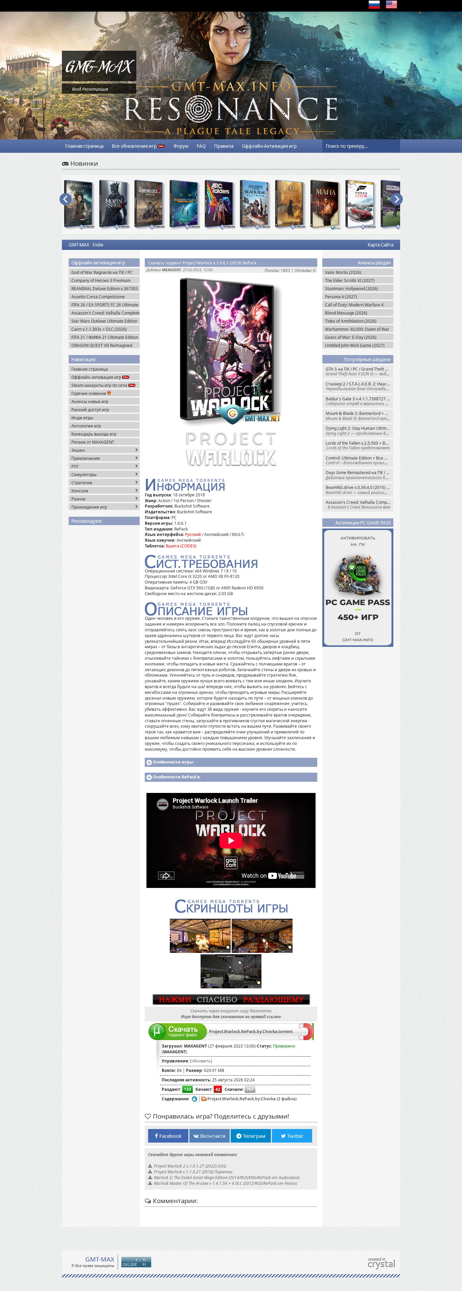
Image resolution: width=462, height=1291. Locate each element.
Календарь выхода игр (93, 434)
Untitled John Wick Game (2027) (355, 345)
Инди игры (82, 418)
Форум (181, 146)
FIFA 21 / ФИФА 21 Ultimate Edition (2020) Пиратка (104, 337)
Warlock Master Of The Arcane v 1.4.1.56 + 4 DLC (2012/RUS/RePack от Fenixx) (225, 1183)
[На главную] (99, 80)
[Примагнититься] (306, 1038)
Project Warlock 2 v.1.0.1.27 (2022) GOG (190, 1166)
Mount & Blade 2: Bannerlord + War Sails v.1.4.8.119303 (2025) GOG (359, 415)
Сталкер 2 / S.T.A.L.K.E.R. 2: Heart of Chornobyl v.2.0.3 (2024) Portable (359, 386)
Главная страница (84, 146)
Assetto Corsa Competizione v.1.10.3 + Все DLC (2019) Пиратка (104, 297)
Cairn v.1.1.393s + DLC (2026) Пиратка (99, 329)
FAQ (201, 146)
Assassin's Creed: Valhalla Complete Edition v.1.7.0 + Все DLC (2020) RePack (359, 504)
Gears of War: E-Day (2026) (350, 337)
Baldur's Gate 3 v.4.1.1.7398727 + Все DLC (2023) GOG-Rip (359, 401)
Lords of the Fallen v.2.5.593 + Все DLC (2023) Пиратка (359, 445)
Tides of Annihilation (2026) (350, 321)
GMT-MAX (79, 245)
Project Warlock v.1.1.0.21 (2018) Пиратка (193, 1172)
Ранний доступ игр (90, 410)
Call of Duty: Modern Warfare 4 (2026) (354, 305)
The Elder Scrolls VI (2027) (349, 280)
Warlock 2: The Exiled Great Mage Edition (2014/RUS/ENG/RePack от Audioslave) (226, 1177)
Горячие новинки (89, 393)
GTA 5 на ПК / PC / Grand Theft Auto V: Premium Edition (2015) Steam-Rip (359, 371)
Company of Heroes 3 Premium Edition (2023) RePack (101, 280)
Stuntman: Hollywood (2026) (351, 288)
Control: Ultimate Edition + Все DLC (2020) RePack (359, 460)
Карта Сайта (380, 245)
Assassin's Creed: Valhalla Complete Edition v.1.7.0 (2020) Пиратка (105, 313)
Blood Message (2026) (346, 313)
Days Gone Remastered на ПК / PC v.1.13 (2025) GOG (359, 475)
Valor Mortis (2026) (343, 272)
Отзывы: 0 (305, 270)
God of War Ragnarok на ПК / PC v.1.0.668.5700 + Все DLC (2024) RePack (102, 272)
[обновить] (201, 1061)
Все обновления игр (135, 146)
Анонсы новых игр (89, 401)
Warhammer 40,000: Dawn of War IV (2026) (357, 329)
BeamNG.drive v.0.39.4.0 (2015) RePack (359, 490)
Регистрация (95, 89)
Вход (76, 89)
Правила (223, 146)
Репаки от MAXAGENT (92, 442)
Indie (98, 245)
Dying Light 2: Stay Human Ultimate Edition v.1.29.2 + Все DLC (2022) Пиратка (359, 430)
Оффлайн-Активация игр (269, 146)
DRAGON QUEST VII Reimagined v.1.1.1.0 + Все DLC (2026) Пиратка (104, 345)
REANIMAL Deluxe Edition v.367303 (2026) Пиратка (104, 288)
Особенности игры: (173, 762)
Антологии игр (86, 426)
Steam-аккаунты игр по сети (99, 385)
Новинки (83, 163)
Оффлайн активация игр (96, 377)
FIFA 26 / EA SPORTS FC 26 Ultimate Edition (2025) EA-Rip (104, 305)
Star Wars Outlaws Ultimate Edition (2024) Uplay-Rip (104, 321)
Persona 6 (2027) (341, 297)
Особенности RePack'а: (177, 777)
